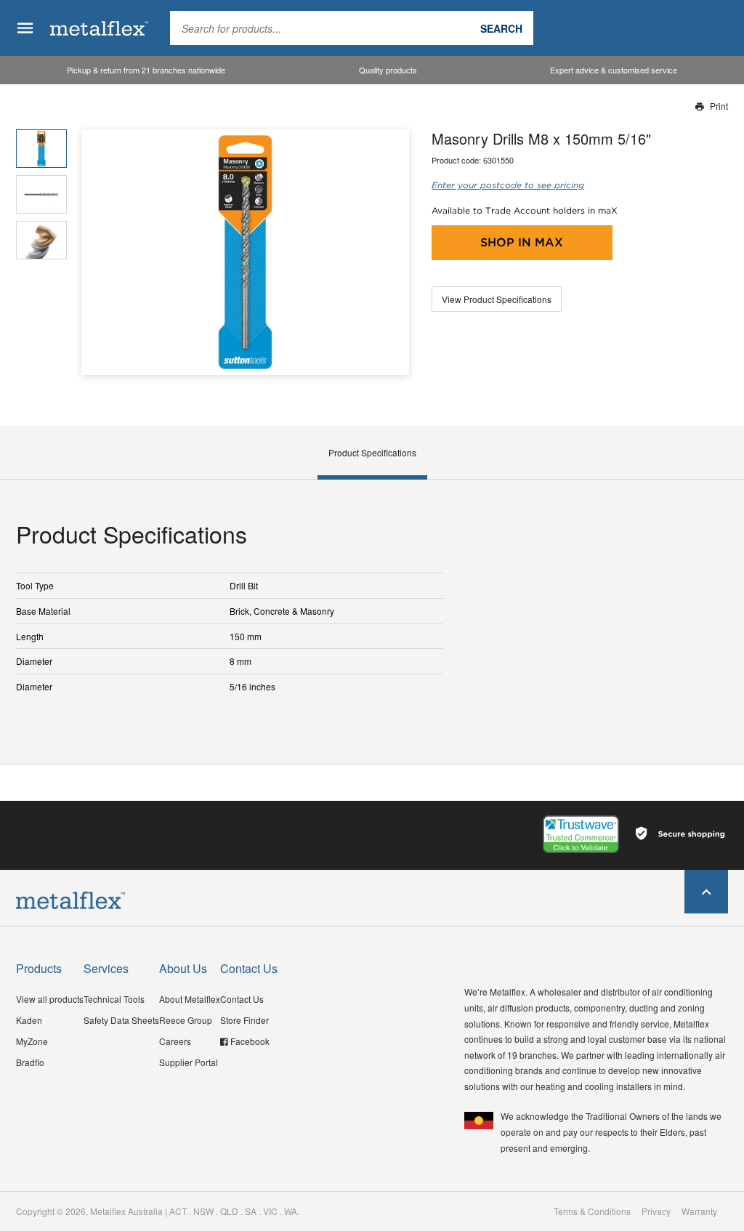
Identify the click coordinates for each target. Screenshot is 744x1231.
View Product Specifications (496, 299)
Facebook (250, 1041)
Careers (175, 1041)
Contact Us (242, 999)
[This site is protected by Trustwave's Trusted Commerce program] (581, 834)
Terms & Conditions (592, 1211)
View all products (50, 999)
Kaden (29, 1020)
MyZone (32, 1041)
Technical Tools (114, 999)
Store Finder (244, 1020)
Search (501, 28)
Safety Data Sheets (121, 1020)
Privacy (656, 1211)
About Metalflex (189, 999)
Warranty (699, 1211)
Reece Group (185, 1020)
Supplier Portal (188, 1062)
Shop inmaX (521, 242)
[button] (392, 252)
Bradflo (30, 1062)
